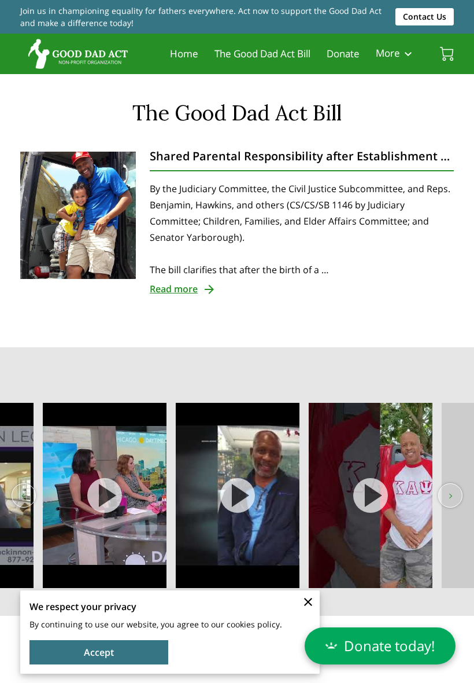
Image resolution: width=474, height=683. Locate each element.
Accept (99, 652)
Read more (174, 288)
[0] (447, 54)
